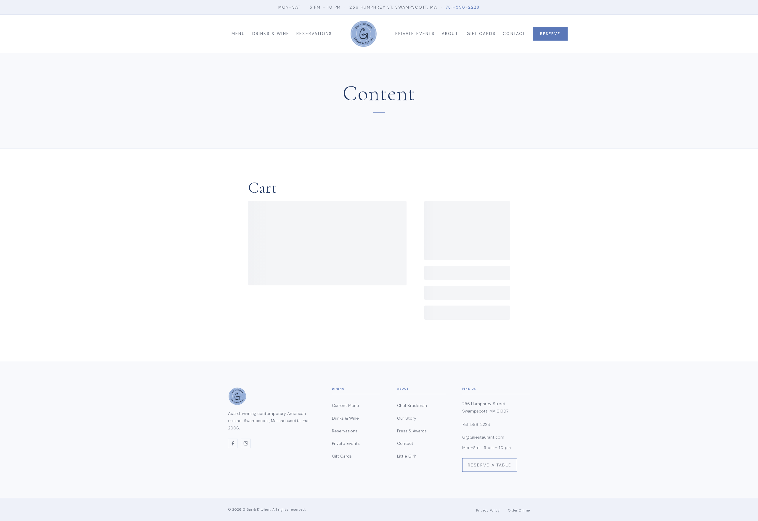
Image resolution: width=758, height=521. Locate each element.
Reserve (550, 33)
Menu (238, 33)
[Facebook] (232, 443)
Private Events (414, 33)
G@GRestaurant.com (483, 437)
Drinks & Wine (270, 33)
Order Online (519, 510)
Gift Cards (481, 33)
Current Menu (345, 405)
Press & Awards (412, 431)
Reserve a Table (490, 465)
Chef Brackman (412, 405)
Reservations (314, 33)
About (450, 33)
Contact (514, 33)
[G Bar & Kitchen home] (363, 33)
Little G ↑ (406, 456)
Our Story (406, 418)
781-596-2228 (463, 7)
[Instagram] (245, 443)
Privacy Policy (488, 510)
